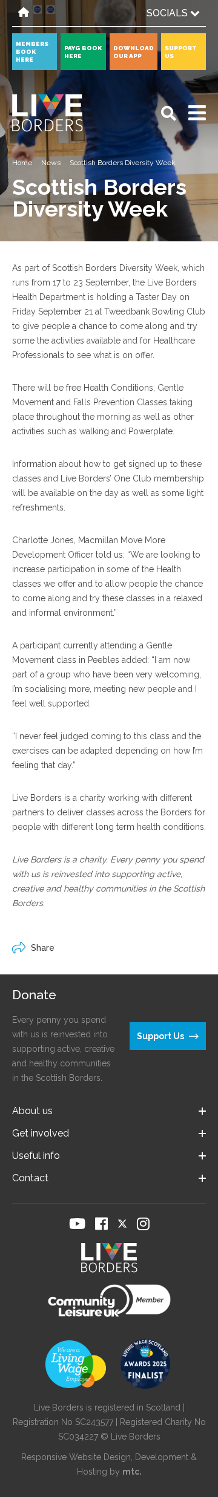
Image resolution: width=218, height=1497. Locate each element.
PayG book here (83, 52)
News (51, 162)
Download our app (133, 52)
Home (22, 162)
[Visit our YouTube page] (77, 1223)
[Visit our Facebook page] (101, 1223)
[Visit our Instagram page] (143, 1223)
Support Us (181, 52)
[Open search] (168, 113)
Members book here (32, 52)
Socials (168, 13)
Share (42, 948)
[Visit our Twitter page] (122, 1223)
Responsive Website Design (76, 1457)
